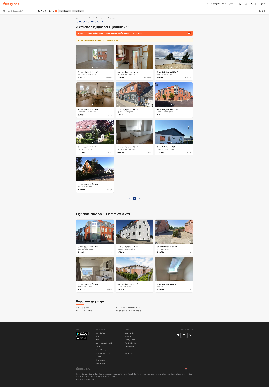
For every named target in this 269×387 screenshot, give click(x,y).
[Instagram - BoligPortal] (190, 335)
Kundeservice (129, 346)
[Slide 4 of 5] (96, 67)
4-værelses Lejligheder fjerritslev (129, 311)
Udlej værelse (129, 333)
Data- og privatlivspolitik (104, 343)
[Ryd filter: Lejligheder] (69, 11)
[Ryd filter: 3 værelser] (82, 11)
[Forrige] (130, 198)
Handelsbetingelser (102, 350)
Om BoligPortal (101, 333)
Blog (97, 336)
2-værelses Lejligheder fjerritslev (129, 307)
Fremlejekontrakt (130, 340)
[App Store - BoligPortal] (81, 338)
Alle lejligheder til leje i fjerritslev (92, 22)
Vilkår (127, 350)
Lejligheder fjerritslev (84, 311)
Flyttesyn (128, 336)
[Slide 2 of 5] (93, 67)
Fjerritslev (99, 18)
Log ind (262, 4)
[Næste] (139, 198)
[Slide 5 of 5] (97, 67)
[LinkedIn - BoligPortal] (184, 335)
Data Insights (100, 363)
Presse (98, 340)
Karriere (98, 357)
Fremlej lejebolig (130, 343)
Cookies (98, 346)
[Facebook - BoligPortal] (178, 335)
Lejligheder (87, 18)
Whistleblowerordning (103, 353)
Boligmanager (100, 360)
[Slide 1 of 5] (92, 67)
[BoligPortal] (11, 4)
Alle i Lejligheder (82, 307)
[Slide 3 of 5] (95, 67)
